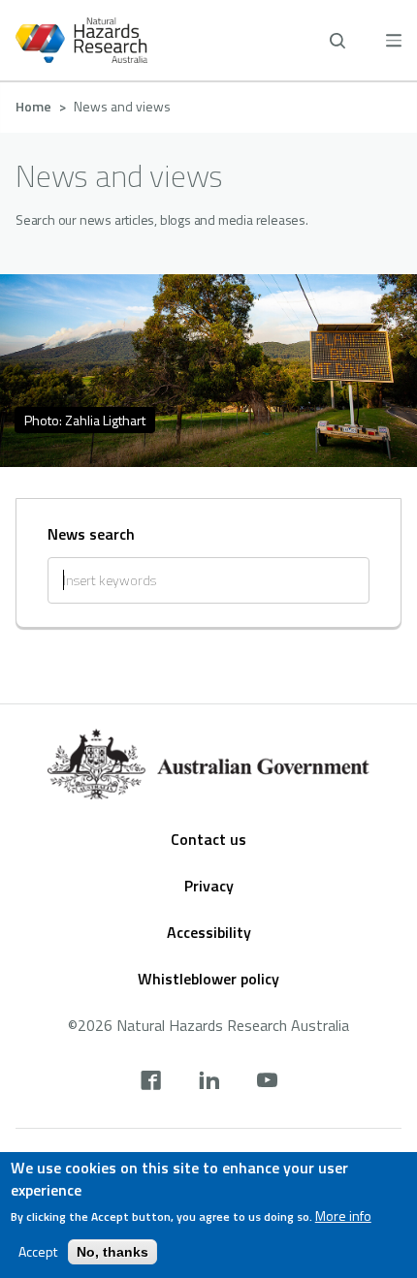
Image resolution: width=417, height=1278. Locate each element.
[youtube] (267, 1082)
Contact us (208, 839)
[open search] (337, 40)
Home (33, 106)
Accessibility (209, 932)
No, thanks (112, 1252)
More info (343, 1216)
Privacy (209, 885)
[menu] (393, 40)
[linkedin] (209, 1082)
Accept (37, 1252)
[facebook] (151, 1082)
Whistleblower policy (208, 978)
